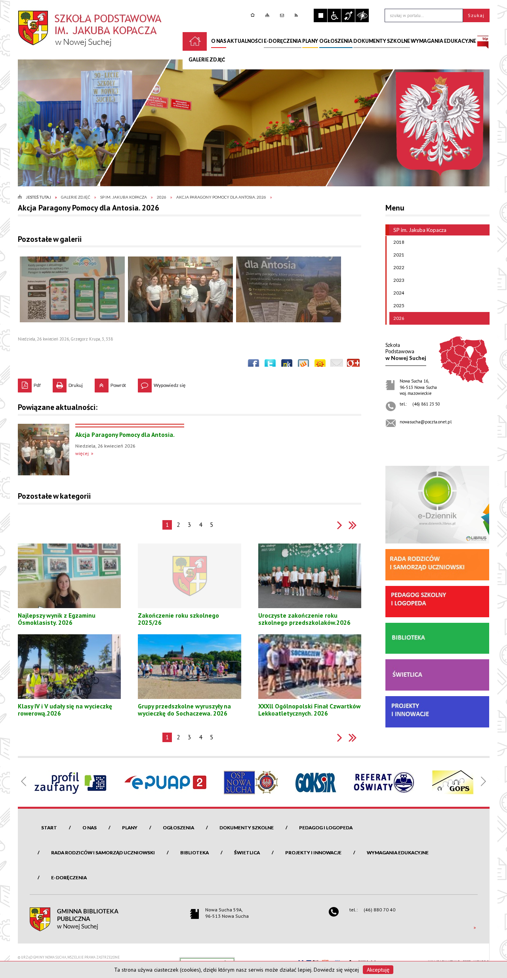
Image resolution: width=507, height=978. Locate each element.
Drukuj (68, 383)
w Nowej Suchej (405, 351)
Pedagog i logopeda (326, 828)
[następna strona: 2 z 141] (339, 525)
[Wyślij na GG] (320, 365)
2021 (398, 254)
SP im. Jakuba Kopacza (419, 230)
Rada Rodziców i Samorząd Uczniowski (103, 853)
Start (49, 828)
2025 (398, 305)
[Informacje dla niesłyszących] (348, 15)
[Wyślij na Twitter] (270, 365)
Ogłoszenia (178, 828)
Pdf (29, 383)
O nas (89, 828)
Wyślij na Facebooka (253, 365)
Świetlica (247, 853)
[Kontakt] (283, 15)
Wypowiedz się (161, 383)
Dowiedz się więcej (336, 969)
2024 (398, 292)
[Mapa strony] (268, 15)
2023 (398, 280)
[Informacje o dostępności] (334, 15)
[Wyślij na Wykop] (303, 365)
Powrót (110, 383)
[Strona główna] (254, 15)
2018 (398, 242)
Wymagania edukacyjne (398, 853)
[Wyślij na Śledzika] (286, 365)
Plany (129, 828)
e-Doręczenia (69, 877)
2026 (398, 318)
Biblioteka (194, 853)
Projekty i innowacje (313, 853)
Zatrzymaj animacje (320, 15)
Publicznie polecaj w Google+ (353, 365)
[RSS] (297, 15)
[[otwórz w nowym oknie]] (483, 41)
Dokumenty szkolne (246, 828)
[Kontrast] (362, 15)
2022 (398, 267)
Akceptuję (378, 969)
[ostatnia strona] (352, 525)
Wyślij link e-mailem (336, 365)
